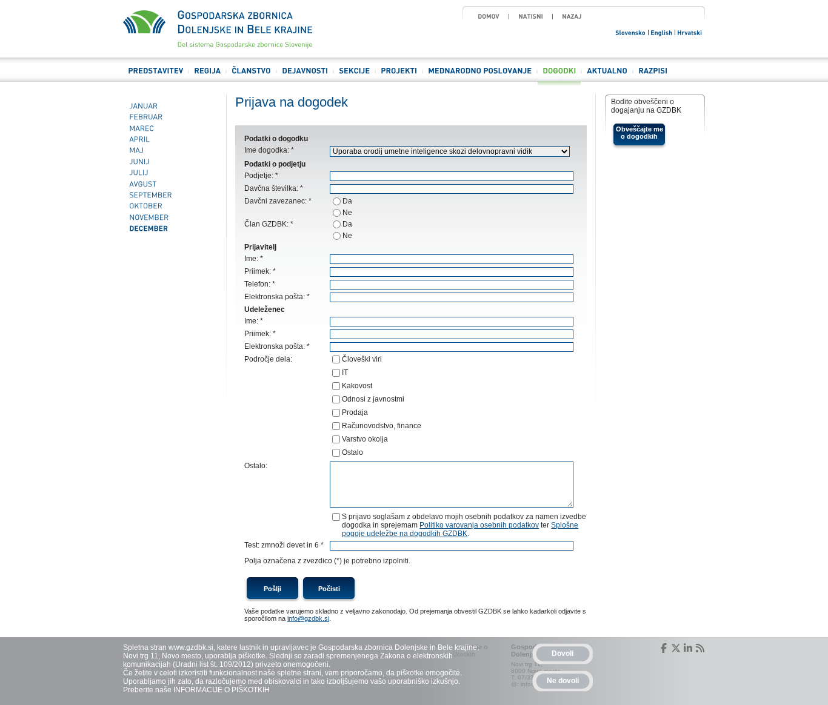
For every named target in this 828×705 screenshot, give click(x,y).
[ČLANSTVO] (251, 76)
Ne (347, 212)
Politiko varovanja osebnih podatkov (479, 525)
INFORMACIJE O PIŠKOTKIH (221, 690)
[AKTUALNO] (607, 76)
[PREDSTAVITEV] (155, 76)
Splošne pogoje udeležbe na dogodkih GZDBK (460, 529)
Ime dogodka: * (269, 150)
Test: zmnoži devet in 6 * (284, 545)
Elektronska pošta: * (277, 297)
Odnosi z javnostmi (373, 399)
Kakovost (357, 386)
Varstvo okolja (365, 439)
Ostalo (352, 452)
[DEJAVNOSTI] (305, 76)
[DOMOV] (488, 16)
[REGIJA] (207, 76)
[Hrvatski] (690, 31)
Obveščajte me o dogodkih (639, 132)
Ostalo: (255, 466)
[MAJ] (170, 150)
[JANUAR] (170, 106)
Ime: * (253, 258)
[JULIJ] (170, 172)
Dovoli (562, 653)
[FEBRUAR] (170, 116)
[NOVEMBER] (170, 217)
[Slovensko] (631, 31)
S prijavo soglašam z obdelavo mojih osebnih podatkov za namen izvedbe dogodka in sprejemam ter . (464, 525)
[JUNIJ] (170, 161)
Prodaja (355, 412)
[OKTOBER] (170, 206)
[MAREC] (170, 128)
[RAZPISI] (652, 76)
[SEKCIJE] (354, 76)
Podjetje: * (261, 175)
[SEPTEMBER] (170, 195)
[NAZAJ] (572, 16)
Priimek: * (260, 271)
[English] (662, 31)
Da (347, 201)
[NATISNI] (530, 16)
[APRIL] (170, 139)
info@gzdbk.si (308, 618)
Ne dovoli (563, 681)
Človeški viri (362, 359)
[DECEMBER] (170, 228)
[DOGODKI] (559, 76)
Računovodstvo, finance (381, 426)
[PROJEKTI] (399, 76)
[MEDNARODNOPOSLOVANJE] (479, 76)
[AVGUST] (170, 184)
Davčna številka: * (273, 188)
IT (345, 372)
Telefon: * (259, 284)
